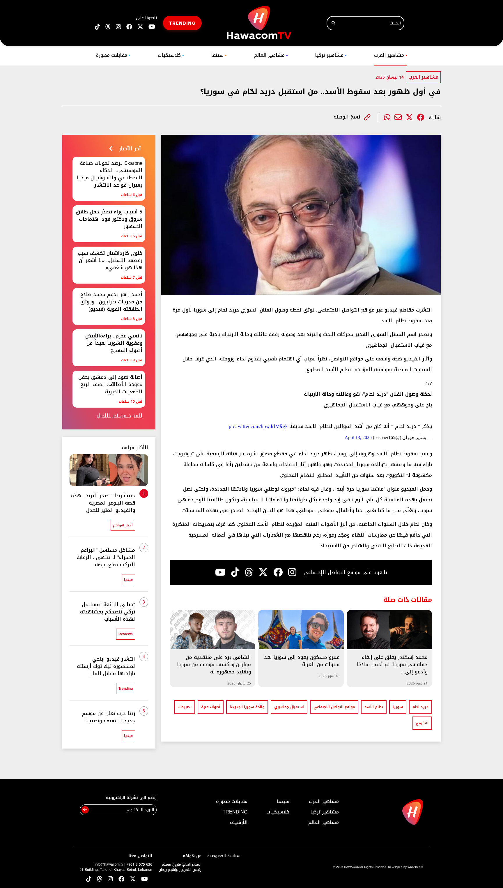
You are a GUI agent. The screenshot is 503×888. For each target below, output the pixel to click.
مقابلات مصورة (113, 55)
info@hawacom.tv (109, 864)
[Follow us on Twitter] (133, 879)
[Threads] (108, 27)
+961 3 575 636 (139, 864)
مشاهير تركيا (331, 55)
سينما (219, 55)
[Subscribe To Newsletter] (85, 809)
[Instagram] (292, 572)
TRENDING (182, 23)
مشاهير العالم (271, 55)
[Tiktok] (235, 572)
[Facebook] (420, 117)
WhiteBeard (415, 866)
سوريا (398, 707)
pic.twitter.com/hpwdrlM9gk (258, 426)
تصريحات (185, 707)
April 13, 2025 (358, 437)
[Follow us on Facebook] (129, 27)
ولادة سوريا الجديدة (247, 707)
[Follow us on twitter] (140, 27)
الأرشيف (238, 822)
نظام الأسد (373, 707)
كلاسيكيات (171, 55)
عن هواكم (192, 856)
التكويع (422, 723)
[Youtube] (220, 572)
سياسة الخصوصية (223, 856)
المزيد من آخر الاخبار (119, 415)
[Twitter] (409, 117)
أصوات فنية (210, 707)
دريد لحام (420, 707)
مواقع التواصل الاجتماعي (334, 707)
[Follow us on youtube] (151, 27)
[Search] (333, 23)
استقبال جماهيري (289, 707)
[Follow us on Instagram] (118, 27)
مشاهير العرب (390, 55)
